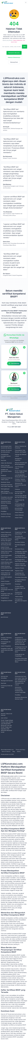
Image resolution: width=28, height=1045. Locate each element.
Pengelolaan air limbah (6, 600)
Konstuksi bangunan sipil (20, 545)
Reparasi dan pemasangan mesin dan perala (7, 589)
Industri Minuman (19, 515)
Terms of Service (5, 751)
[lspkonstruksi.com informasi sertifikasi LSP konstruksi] (8, 2)
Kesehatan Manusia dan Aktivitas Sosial (21, 698)
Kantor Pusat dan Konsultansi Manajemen (7, 466)
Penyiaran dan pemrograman (18, 593)
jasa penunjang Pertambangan (18, 509)
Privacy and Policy (20, 749)
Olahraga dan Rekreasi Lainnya (20, 455)
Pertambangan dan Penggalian (6, 642)
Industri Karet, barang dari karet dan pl (6, 552)
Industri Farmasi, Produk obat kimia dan (6, 548)
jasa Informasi (4, 617)
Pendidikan (3, 511)
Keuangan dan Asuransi (7, 680)
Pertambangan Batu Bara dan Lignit (20, 492)
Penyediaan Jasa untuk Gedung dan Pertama (7, 498)
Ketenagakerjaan (5, 489)
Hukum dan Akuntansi (6, 463)
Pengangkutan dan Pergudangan (19, 655)
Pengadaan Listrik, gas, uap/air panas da (7, 594)
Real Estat (3, 460)
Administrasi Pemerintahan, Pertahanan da (4, 507)
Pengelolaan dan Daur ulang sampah (20, 533)
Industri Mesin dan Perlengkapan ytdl (5, 573)
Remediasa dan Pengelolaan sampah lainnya (20, 538)
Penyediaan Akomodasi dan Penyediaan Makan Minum (21, 660)
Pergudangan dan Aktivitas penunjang (20, 573)
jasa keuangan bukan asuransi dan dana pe (6, 447)
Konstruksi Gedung (20, 542)
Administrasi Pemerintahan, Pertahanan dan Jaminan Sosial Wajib (20, 690)
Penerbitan (17, 584)
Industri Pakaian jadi (6, 532)
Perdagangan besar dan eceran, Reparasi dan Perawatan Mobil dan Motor (21, 649)
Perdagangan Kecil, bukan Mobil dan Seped (21, 560)
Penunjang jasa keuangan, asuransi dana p (6, 456)
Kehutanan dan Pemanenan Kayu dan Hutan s (20, 485)
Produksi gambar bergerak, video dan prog (20, 588)
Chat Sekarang (15, 363)
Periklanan (3, 475)
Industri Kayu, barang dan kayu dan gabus (6, 539)
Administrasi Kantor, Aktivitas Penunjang (6, 502)
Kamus (19, 751)
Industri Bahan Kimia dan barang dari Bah (6, 543)
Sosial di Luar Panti (5, 516)
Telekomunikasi (19, 596)
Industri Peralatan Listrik (7, 570)
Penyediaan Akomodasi (21, 577)
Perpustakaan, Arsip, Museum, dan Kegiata (20, 451)
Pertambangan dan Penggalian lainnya (20, 504)
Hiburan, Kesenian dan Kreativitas (20, 447)
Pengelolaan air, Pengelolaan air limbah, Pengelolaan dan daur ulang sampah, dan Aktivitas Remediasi (21, 641)
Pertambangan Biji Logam (19, 500)
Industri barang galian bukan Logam (6, 556)
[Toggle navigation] (25, 2)
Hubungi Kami (14, 62)
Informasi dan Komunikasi (4, 677)
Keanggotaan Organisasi (18, 459)
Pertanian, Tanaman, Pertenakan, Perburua (20, 480)
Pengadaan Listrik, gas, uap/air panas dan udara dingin (7, 650)
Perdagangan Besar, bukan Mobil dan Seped (21, 556)
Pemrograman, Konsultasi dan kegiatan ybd (21, 600)
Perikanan (17, 489)
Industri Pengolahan (6, 646)
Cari (24, 46)
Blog (14, 751)
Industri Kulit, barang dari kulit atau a (6, 535)
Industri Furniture (5, 581)
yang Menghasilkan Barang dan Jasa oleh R (21, 475)
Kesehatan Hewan (5, 482)
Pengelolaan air (5, 598)
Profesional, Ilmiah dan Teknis (6, 686)
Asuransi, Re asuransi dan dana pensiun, (6, 451)
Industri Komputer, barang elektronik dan (6, 567)
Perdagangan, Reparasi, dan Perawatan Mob (21, 552)
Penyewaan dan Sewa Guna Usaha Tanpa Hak (7, 485)
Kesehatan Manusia (6, 514)
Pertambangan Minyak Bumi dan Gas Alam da (20, 496)
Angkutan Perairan (19, 568)
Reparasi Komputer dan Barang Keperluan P (21, 463)
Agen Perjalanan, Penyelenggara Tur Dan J (7, 493)
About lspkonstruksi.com (7, 749)
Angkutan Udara (19, 570)
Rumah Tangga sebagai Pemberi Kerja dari (21, 471)
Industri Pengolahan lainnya (6, 584)
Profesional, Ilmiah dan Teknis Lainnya (6, 478)
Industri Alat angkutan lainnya (6, 577)
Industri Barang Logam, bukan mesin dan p (7, 563)
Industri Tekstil (18, 517)
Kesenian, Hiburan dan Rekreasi (6, 714)
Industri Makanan (19, 512)
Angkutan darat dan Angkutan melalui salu (20, 564)
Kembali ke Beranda (14, 53)
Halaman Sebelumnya (14, 57)
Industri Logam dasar (6, 559)
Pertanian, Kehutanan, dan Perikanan (6, 638)
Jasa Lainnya (4, 718)
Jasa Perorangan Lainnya (19, 467)
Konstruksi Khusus (19, 549)
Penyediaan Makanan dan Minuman (20, 580)
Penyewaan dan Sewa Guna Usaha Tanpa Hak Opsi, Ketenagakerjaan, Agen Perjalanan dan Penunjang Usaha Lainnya (21, 681)
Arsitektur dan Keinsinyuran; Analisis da (6, 471)
